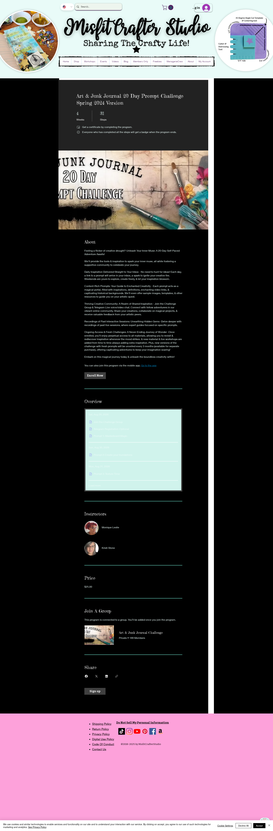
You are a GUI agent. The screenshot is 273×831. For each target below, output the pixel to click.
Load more (95, 485)
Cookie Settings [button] (225, 825)
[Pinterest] (145, 731)
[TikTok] (121, 731)
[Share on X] (96, 676)
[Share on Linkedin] (106, 676)
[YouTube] (137, 731)
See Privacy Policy (37, 827)
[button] (168, 7)
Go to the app (148, 365)
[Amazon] (160, 731)
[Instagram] (129, 731)
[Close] (269, 825)
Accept (259, 825)
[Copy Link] (116, 676)
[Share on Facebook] (86, 676)
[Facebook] (152, 731)
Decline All (243, 825)
